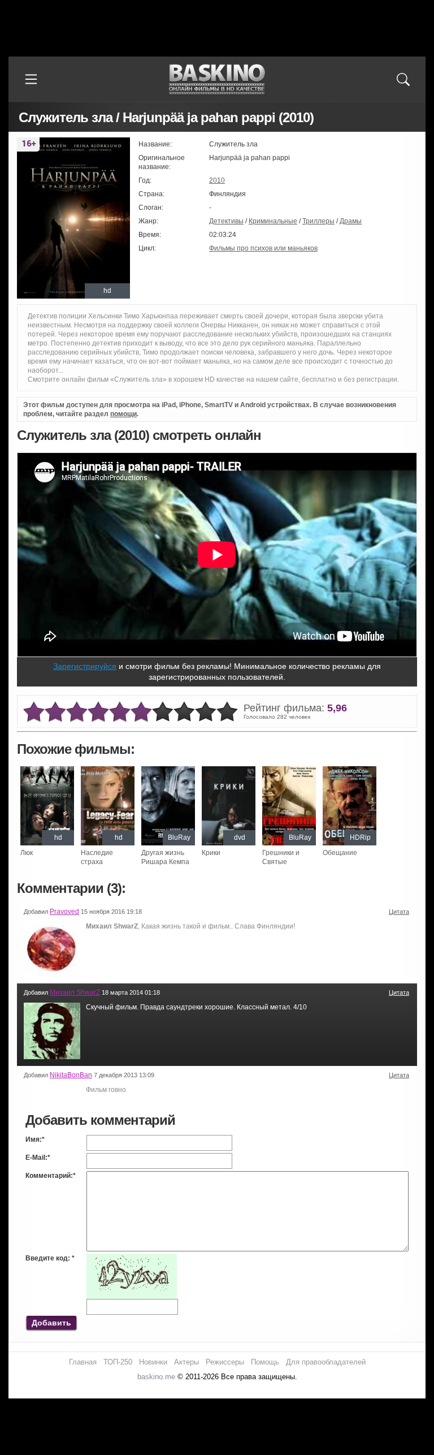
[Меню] (31, 79)
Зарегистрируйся (84, 666)
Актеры (186, 1362)
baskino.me (156, 1376)
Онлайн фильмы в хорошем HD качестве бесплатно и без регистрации (217, 79)
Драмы (351, 221)
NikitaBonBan (71, 1075)
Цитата (399, 911)
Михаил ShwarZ (75, 992)
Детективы (226, 221)
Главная (83, 1362)
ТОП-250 (117, 1362)
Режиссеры (225, 1362)
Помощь (265, 1362)
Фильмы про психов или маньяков (263, 248)
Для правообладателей (326, 1362)
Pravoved (64, 912)
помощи (123, 414)
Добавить (51, 1322)
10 (227, 712)
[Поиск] (403, 79)
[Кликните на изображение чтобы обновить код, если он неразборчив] (131, 1258)
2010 (217, 180)
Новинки (153, 1362)
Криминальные (273, 221)
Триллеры (318, 221)
